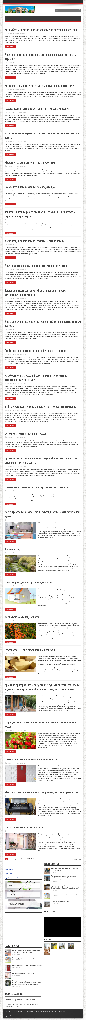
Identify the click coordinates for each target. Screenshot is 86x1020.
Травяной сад (12, 549)
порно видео (9, 874)
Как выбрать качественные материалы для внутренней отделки (41, 30)
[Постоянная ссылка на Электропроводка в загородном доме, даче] (20, 604)
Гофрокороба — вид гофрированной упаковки (30, 650)
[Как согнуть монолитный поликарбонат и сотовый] (54, 946)
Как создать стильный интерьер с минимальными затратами (39, 85)
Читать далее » (10, 46)
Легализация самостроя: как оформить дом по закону (34, 241)
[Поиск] (79, 10)
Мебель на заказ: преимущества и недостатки (30, 162)
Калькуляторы (16, 904)
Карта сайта (8, 1016)
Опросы (13, 894)
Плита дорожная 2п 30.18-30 (60, 901)
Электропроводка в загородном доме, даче (28, 582)
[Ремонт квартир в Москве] (47, 946)
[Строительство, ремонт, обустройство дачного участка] (20, 11)
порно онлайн (9, 869)
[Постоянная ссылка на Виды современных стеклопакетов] (20, 849)
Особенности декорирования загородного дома (31, 187)
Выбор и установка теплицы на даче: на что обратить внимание (40, 406)
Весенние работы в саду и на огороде (25, 433)
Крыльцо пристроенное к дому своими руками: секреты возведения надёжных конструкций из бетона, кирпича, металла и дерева (43, 687)
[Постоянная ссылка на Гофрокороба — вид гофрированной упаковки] (20, 672)
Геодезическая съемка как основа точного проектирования (37, 108)
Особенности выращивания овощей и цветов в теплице (35, 350)
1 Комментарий (19, 586)
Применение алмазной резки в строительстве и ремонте (36, 487)
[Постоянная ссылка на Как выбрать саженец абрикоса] (20, 639)
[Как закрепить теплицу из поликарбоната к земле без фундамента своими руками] (71, 946)
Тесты (12, 885)
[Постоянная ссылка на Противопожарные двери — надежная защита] (20, 781)
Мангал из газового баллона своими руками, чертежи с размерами (41, 792)
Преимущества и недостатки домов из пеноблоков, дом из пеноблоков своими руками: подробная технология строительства (66, 878)
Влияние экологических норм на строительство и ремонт (37, 265)
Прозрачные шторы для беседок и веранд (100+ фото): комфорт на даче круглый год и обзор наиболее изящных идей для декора (65, 886)
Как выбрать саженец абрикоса (22, 617)
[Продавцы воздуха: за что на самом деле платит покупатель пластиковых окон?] (62, 946)
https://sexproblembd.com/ (13, 878)
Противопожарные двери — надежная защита (31, 759)
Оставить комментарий (21, 33)
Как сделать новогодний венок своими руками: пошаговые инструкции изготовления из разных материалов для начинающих (26, 982)
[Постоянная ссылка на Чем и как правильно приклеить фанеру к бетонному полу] (47, 873)
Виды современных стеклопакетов (24, 827)
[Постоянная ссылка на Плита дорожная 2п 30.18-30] (47, 906)
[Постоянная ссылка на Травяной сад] (20, 571)
